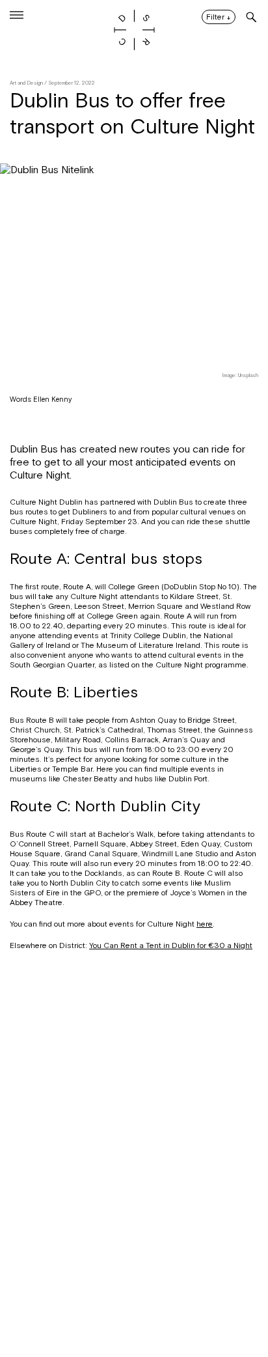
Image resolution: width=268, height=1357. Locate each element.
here (204, 924)
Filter (218, 17)
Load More (134, 1294)
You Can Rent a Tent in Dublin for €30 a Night (170, 945)
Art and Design (26, 83)
